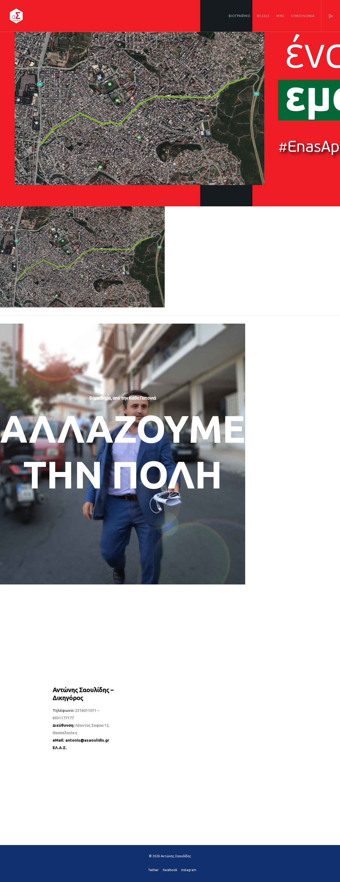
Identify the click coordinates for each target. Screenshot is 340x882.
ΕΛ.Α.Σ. (60, 747)
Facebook (170, 870)
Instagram (188, 870)
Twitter (153, 870)
